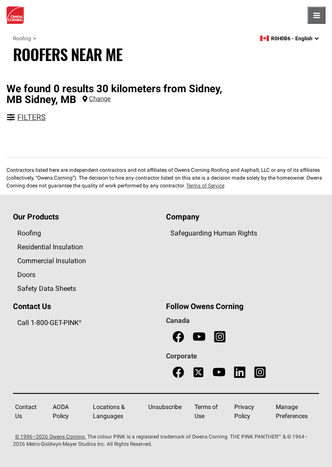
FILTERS (31, 117)
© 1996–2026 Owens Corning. (50, 436)
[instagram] (220, 337)
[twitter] (198, 372)
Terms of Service (205, 185)
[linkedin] (240, 372)
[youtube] (199, 337)
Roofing (22, 38)
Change (100, 98)
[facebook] (178, 337)
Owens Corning (15, 15)
